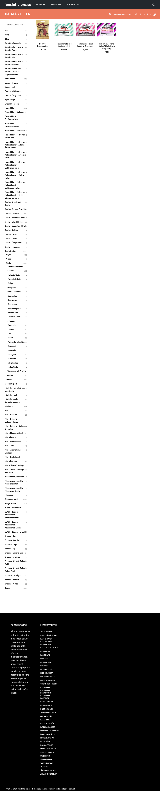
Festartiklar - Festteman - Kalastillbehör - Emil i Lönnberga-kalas (16, 195)
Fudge (10, 283)
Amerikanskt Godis (15, 267)
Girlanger (45, 684)
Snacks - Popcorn (12, 580)
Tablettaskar (13, 363)
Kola (9, 334)
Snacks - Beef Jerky (13, 540)
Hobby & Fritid (46, 705)
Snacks (9, 380)
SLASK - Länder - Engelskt (16, 532)
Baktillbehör (52, 648)
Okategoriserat (11, 499)
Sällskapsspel (46, 760)
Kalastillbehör (47, 723)
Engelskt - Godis (12, 104)
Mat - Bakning (11, 415)
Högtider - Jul (11, 395)
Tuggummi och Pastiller (17, 371)
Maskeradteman (47, 738)
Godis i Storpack (14, 292)
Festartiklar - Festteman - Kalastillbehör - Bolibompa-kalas (16, 185)
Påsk (48, 742)
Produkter (40, 5)
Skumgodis (12, 355)
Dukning (44, 666)
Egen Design (10, 100)
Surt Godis (12, 359)
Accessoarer (46, 632)
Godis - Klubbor (11, 230)
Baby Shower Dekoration (46, 643)
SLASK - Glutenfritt (13, 508)
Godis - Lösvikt (11, 239)
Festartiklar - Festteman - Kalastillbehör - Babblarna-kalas (16, 165)
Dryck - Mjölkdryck (13, 91)
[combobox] (121, 14)
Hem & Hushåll (46, 702)
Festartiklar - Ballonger (14, 112)
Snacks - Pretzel (11, 584)
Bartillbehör (10, 79)
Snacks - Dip (10, 549)
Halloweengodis (14, 309)
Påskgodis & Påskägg (17, 342)
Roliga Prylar (10, 504)
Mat (6, 411)
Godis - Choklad (12, 214)
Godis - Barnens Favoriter (15, 209)
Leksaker (44, 731)
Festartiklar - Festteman (15, 131)
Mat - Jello (9, 446)
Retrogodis (12, 346)
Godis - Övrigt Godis (13, 243)
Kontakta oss (73, 5)
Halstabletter (13, 313)
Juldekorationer (48, 713)
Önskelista (56, 5)
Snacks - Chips (11, 544)
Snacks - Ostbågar (13, 575)
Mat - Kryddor (11, 461)
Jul (51, 709)
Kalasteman (45, 720)
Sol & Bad (51, 749)
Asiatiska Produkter (13, 43)
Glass (8, 259)
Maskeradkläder (47, 734)
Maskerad (9, 406)
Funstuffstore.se (17, 5)
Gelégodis (12, 288)
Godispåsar (12, 300)
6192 (7, 39)
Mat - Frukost (10, 437)
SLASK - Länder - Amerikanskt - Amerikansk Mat (12, 515)
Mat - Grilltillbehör (13, 442)
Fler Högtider (46, 673)
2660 (7, 31)
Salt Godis (12, 350)
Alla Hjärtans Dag (48, 635)
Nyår (42, 742)
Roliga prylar (46, 745)
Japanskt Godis (14, 317)
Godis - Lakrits (11, 234)
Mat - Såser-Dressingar (14, 465)
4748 (7, 35)
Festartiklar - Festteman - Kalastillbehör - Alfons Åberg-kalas (16, 145)
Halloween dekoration (45, 691)
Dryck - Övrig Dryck (13, 95)
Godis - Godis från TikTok (15, 226)
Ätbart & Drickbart (48, 774)
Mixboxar (9, 495)
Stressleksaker (47, 752)
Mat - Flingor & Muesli (14, 433)
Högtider (44, 709)
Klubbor (11, 329)
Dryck (8, 255)
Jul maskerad (46, 716)
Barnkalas (45, 655)
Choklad (11, 271)
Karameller (12, 325)
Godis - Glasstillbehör (14, 222)
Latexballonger (47, 727)
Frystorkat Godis (14, 279)
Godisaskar (12, 296)
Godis (8, 263)
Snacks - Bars (10, 536)
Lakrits (10, 338)
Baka (42, 648)
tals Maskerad (46, 763)
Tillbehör (44, 767)
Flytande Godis (14, 275)
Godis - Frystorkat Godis (15, 218)
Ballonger (45, 651)
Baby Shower (46, 639)
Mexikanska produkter (14, 477)
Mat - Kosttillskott (12, 457)
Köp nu (42, 37)
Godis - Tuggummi (12, 247)
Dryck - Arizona (11, 83)
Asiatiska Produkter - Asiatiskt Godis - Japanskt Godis (14, 72)
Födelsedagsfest (48, 680)
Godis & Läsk (10, 251)
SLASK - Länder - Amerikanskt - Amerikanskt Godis (13, 525)
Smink (42, 749)
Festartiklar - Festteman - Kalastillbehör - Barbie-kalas (16, 175)
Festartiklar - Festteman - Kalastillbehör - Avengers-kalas (16, 155)
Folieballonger (47, 677)
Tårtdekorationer (48, 770)
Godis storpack (11, 384)
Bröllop (44, 659)
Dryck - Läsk (10, 87)
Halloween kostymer (45, 697)
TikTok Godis (13, 367)
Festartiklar (9, 108)
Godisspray (12, 304)
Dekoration (45, 662)
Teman (7, 588)
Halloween (45, 687)
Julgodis (11, 321)
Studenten (45, 756)
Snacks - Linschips (12, 557)
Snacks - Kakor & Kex (14, 553)
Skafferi (9, 375)
